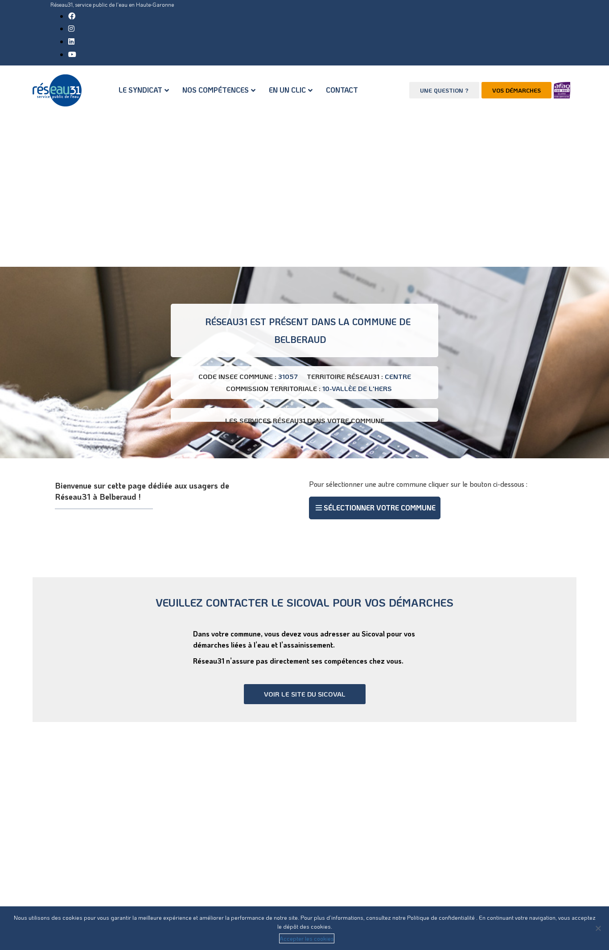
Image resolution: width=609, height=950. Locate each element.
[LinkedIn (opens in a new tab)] (71, 41)
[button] (374, 508)
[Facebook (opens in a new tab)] (71, 15)
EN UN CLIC (287, 89)
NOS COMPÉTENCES (215, 89)
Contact (342, 89)
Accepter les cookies (307, 938)
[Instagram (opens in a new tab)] (71, 28)
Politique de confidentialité (441, 917)
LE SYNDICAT (140, 89)
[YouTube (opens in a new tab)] (72, 54)
